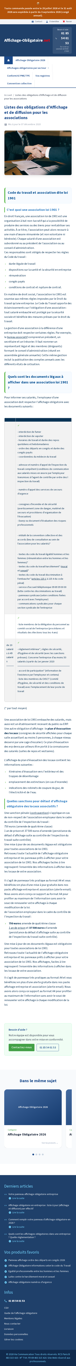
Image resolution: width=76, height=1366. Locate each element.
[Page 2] (36, 1154)
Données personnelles (16, 1334)
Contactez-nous (21, 1047)
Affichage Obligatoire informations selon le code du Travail (39, 1265)
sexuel (23, 570)
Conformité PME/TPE (18, 76)
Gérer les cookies (13, 1339)
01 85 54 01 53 (65, 38)
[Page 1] (33, 1154)
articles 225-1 (39, 579)
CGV (6, 1308)
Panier (69, 21)
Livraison (9, 1329)
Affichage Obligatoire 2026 (30, 60)
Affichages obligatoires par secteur (26, 68)
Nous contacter (12, 1324)
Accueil (8, 95)
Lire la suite (18, 1198)
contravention (39, 813)
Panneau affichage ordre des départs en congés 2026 (36, 1260)
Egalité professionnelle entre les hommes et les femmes (38, 1271)
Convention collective (19, 83)
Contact (38, 21)
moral (64, 566)
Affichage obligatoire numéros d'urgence (30, 1282)
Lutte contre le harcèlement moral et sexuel (31, 1277)
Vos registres (43, 76)
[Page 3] (39, 1154)
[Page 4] (43, 1154)
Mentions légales (13, 1318)
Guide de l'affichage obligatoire (20, 1313)
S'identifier (54, 21)
